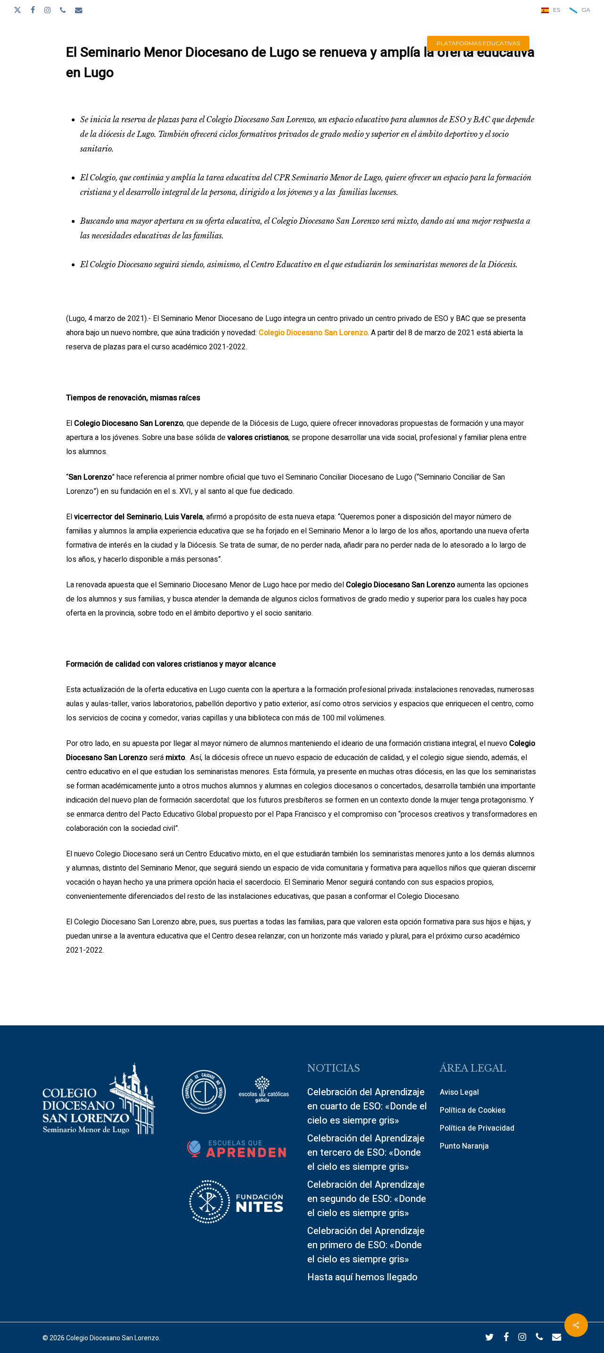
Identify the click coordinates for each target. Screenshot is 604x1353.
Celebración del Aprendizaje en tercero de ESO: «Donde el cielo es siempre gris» (366, 1153)
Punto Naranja (464, 1146)
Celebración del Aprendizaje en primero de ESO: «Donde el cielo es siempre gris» (366, 1245)
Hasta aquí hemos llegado (362, 1277)
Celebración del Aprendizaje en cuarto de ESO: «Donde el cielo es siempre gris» (367, 1106)
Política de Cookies (472, 1110)
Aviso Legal (459, 1092)
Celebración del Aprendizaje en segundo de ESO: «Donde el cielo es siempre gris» (366, 1199)
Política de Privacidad (477, 1128)
